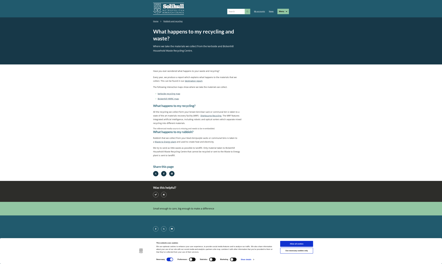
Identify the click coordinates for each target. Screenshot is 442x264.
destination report (193, 81)
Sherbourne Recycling (210, 115)
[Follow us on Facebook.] (155, 229)
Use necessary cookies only (296, 251)
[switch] (192, 259)
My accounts (259, 11)
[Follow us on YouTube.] (171, 229)
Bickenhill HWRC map (168, 98)
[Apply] (247, 11)
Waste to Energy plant (165, 141)
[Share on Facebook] (163, 173)
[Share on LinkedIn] (171, 173)
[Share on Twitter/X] (155, 173)
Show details (246, 259)
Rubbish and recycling (173, 21)
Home (155, 21)
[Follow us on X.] (163, 229)
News (271, 11)
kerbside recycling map (169, 93)
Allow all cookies (296, 244)
